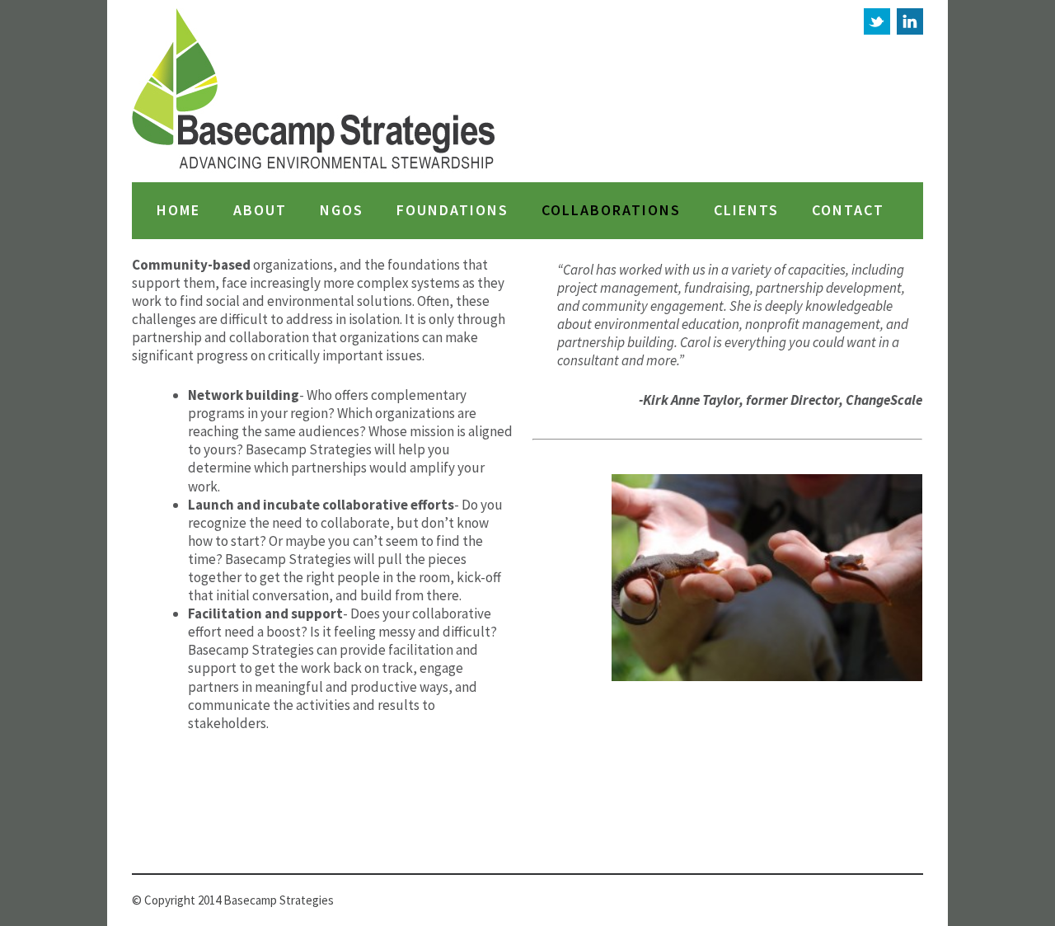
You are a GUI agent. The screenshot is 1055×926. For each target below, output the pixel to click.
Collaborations (611, 210)
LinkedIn (910, 21)
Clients (746, 210)
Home (178, 210)
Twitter (877, 21)
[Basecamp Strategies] (314, 91)
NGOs (341, 210)
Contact (848, 210)
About (260, 210)
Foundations (452, 210)
